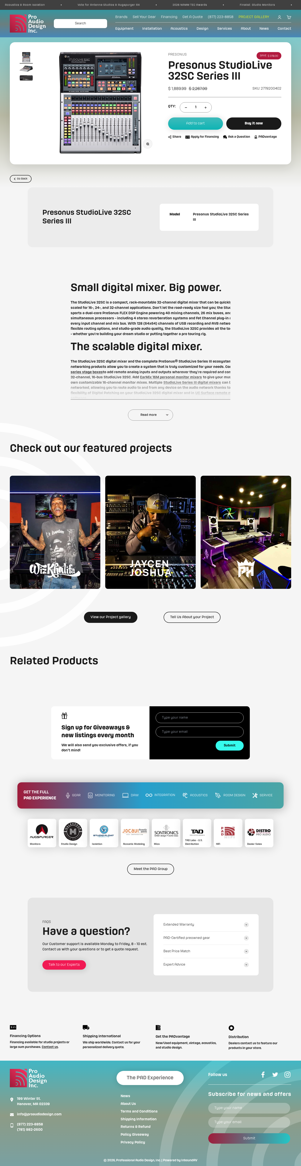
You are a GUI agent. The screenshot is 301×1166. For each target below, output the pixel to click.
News (264, 28)
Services (224, 28)
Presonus (177, 54)
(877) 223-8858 (30, 1124)
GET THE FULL (40, 795)
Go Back (22, 178)
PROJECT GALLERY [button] (254, 17)
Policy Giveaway (135, 1134)
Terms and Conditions (139, 1111)
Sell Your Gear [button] (144, 17)
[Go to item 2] (26, 69)
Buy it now (254, 123)
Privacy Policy (133, 1142)
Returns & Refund (135, 1126)
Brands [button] (121, 17)
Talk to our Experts (64, 964)
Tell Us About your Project (192, 617)
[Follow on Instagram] (287, 1074)
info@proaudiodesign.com (39, 1114)
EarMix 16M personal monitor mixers (171, 377)
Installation (152, 28)
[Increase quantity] (206, 108)
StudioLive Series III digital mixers (192, 382)
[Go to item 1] (26, 58)
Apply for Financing (205, 137)
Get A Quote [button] (192, 17)
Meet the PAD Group (150, 869)
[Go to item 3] (26, 78)
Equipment (124, 28)
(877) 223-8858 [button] (220, 17)
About (246, 28)
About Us (128, 1104)
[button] (55, 532)
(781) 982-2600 (30, 1129)
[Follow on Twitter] (275, 1074)
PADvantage (267, 137)
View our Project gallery (111, 617)
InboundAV (189, 1160)
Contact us (50, 1047)
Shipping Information (139, 1119)
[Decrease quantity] (186, 108)
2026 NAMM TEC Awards (140, 5)
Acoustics (179, 28)
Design (202, 28)
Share (176, 137)
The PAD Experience (150, 1078)
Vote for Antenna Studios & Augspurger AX (59, 5)
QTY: (172, 106)
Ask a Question (239, 137)
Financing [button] (169, 17)
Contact (284, 28)
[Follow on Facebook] (263, 1074)
